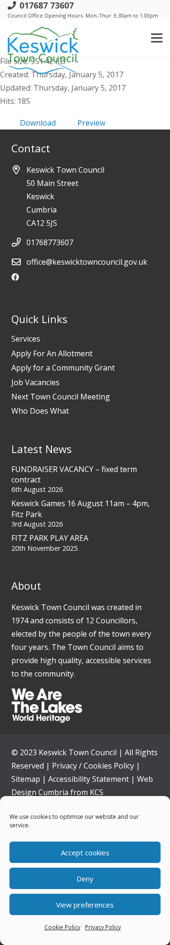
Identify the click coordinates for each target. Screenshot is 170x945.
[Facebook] (15, 277)
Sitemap (25, 779)
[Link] (43, 38)
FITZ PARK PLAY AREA (49, 538)
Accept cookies (85, 852)
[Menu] (157, 38)
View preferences (85, 904)
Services (25, 339)
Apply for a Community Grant (63, 367)
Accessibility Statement (88, 779)
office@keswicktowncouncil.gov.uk (86, 262)
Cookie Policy (62, 927)
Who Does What (40, 411)
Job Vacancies (35, 382)
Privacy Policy (103, 927)
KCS (96, 792)
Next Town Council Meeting (60, 396)
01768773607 (49, 242)
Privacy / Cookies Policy (93, 765)
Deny (85, 878)
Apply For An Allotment (52, 353)
